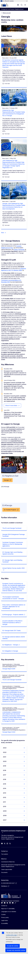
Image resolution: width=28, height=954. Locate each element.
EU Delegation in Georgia (10, 651)
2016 (4, 779)
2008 (4, 815)
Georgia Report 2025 (8, 668)
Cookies (3, 914)
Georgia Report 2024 (8, 732)
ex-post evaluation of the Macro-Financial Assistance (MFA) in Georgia (12, 622)
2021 (4, 757)
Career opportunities (6, 869)
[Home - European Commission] (5, 5)
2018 (4, 770)
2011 (4, 802)
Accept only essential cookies (16, 950)
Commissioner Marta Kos (8, 862)
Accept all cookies (12, 946)
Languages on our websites (8, 911)
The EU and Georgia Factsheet (11, 528)
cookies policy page (11, 935)
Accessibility (4, 923)
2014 (4, 788)
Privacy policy (5, 917)
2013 (4, 793)
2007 (4, 820)
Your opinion (4, 854)
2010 (4, 806)
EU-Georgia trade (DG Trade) (11, 630)
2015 (4, 784)
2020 (4, 761)
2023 (4, 748)
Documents (4, 872)
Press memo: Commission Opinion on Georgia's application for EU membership (13, 606)
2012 (4, 797)
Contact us (4, 905)
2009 (4, 811)
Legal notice (4, 920)
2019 (4, 766)
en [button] (18, 5)
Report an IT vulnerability (8, 908)
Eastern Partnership (19, 249)
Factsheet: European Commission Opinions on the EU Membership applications (12, 544)
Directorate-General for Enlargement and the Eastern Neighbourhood (13, 865)
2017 (4, 775)
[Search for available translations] (14, 248)
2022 (4, 752)
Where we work (7, 12)
